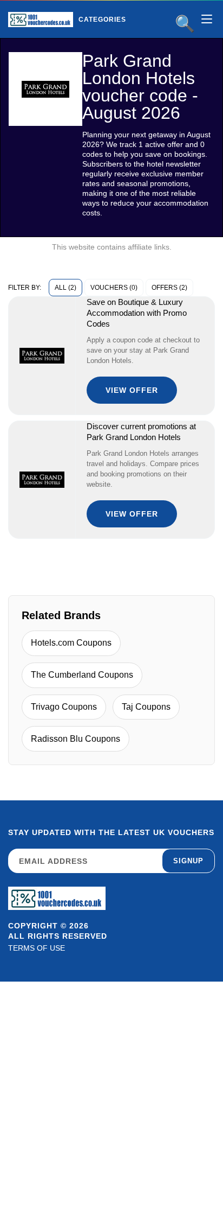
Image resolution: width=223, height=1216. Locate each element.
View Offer (132, 390)
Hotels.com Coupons (71, 642)
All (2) (65, 287)
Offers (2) (169, 287)
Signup (188, 861)
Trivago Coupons (64, 706)
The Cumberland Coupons (82, 674)
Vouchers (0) (113, 287)
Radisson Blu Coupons (75, 738)
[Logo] (40, 19)
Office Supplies (129, 42)
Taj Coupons (146, 706)
